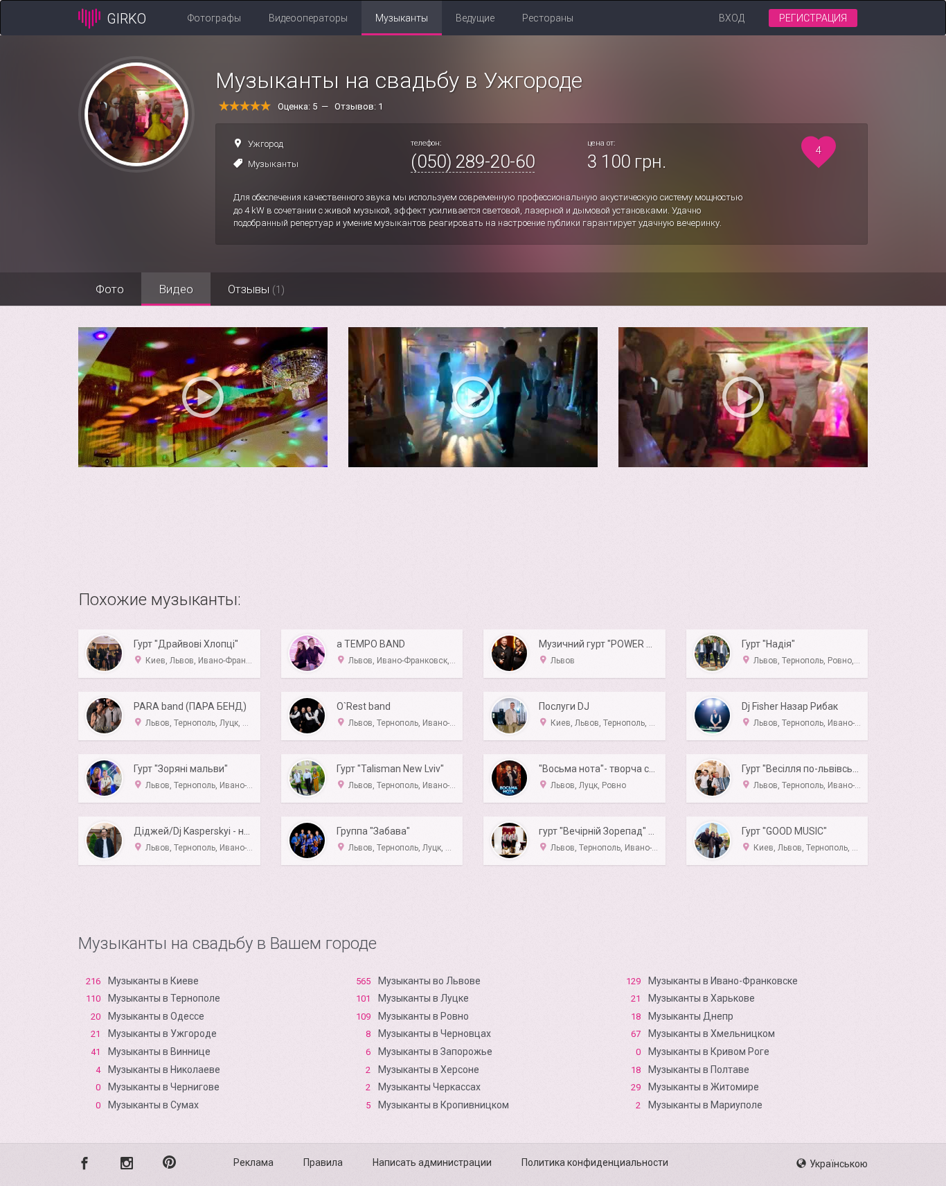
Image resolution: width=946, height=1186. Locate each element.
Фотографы (214, 18)
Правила (323, 1162)
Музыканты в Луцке (423, 998)
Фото (110, 289)
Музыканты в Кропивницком (443, 1104)
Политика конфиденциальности (594, 1162)
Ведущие (475, 18)
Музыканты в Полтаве (698, 1069)
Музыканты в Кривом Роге (708, 1051)
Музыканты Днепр (690, 1016)
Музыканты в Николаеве (164, 1069)
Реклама (253, 1162)
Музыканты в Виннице (159, 1051)
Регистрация (813, 18)
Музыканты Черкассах (429, 1086)
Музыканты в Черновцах (434, 1033)
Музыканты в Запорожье (435, 1051)
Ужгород (265, 144)
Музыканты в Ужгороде (162, 1033)
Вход (731, 18)
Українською (839, 1163)
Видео (176, 289)
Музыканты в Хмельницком (711, 1033)
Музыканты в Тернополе (164, 998)
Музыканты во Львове (429, 980)
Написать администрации (432, 1162)
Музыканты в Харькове (701, 998)
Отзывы (256, 289)
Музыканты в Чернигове (164, 1086)
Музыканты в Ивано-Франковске (723, 980)
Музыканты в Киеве (153, 980)
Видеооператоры (308, 18)
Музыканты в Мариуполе (705, 1104)
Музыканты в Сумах (153, 1104)
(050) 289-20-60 (473, 161)
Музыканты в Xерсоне (428, 1069)
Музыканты (401, 18)
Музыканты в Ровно (423, 1016)
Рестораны (547, 18)
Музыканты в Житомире (703, 1086)
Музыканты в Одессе (156, 1016)
